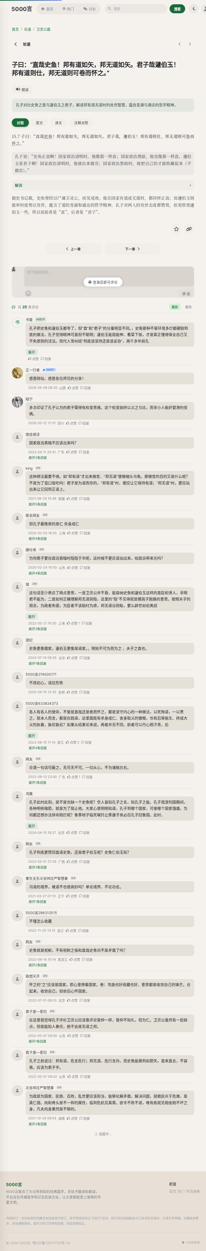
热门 (70, 9)
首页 (49, 9)
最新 (175, 307)
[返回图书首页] (16, 44)
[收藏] (176, 229)
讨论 (92, 9)
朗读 (25, 90)
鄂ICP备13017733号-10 (51, 1243)
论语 (27, 29)
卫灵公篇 (43, 29)
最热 (188, 307)
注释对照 (81, 123)
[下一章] (189, 44)
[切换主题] (194, 9)
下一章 (130, 249)
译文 (58, 123)
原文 (39, 123)
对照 (20, 123)
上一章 (76, 249)
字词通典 (193, 1191)
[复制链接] (189, 229)
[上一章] (179, 44)
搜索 (177, 9)
